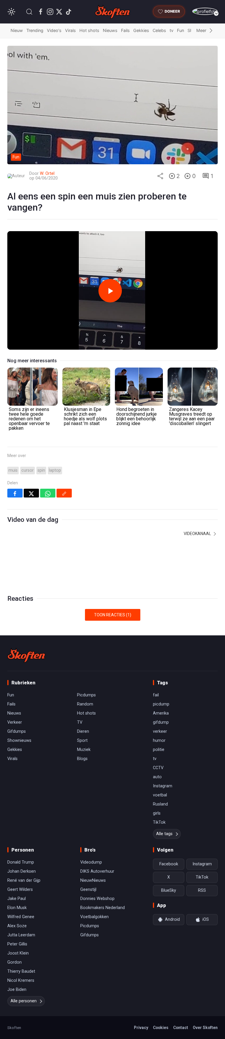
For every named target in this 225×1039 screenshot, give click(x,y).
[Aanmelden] (205, 11)
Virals (70, 30)
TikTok (159, 822)
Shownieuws (19, 740)
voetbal (160, 795)
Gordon (14, 962)
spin (41, 470)
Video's (54, 30)
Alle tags (164, 833)
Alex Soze (17, 925)
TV (79, 722)
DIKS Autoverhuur (97, 871)
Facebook (168, 864)
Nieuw (17, 30)
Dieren (83, 731)
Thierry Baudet (21, 971)
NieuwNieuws (93, 880)
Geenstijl (88, 889)
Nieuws (110, 30)
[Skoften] (26, 655)
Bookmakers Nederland (102, 907)
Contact (180, 1027)
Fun (180, 30)
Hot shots (89, 30)
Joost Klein (18, 953)
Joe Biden (16, 989)
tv (171, 30)
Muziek (84, 749)
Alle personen (24, 1001)
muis (13, 470)
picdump (161, 704)
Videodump (91, 862)
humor (159, 740)
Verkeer (14, 722)
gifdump (161, 722)
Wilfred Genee (20, 916)
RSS (202, 890)
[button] (29, 11)
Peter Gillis (17, 944)
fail (156, 695)
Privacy (141, 1027)
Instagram (162, 786)
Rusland (160, 804)
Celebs (159, 30)
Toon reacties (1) (112, 614)
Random (85, 704)
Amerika (161, 713)
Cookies (160, 1027)
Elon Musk (17, 907)
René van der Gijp (23, 880)
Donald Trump (20, 862)
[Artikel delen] (160, 176)
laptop (55, 470)
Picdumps (86, 695)
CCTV (158, 767)
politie (158, 749)
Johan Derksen (21, 871)
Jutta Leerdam (21, 935)
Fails (125, 30)
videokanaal (198, 533)
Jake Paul (16, 898)
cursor (27, 470)
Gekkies (141, 30)
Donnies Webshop (97, 898)
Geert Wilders (20, 889)
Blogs (82, 758)
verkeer (160, 731)
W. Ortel (47, 173)
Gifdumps (16, 731)
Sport (82, 740)
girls (157, 813)
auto (157, 776)
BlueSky (168, 890)
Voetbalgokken (94, 916)
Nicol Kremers (20, 980)
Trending (34, 30)
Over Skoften (205, 1027)
